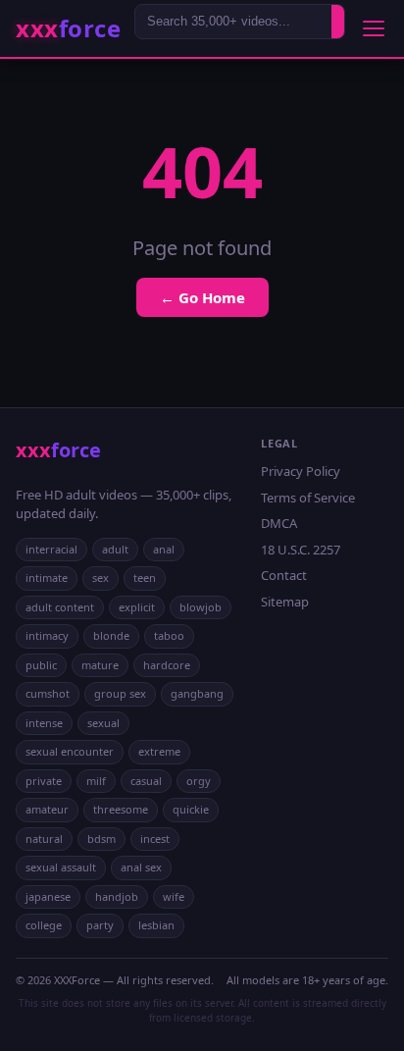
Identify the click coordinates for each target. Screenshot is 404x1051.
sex (100, 577)
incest (155, 838)
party (100, 925)
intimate (46, 577)
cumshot (47, 693)
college (43, 925)
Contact (284, 575)
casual (146, 780)
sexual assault (60, 867)
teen (144, 577)
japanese (48, 896)
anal (164, 549)
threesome (120, 809)
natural (44, 838)
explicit (137, 607)
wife (173, 896)
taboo (169, 635)
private (43, 780)
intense (44, 722)
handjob (116, 896)
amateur (47, 809)
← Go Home (202, 297)
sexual (103, 722)
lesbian (156, 925)
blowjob (200, 607)
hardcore (166, 664)
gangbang (197, 693)
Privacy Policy (300, 471)
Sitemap (285, 601)
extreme (159, 751)
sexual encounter (69, 751)
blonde (111, 635)
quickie (191, 809)
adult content (59, 607)
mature (100, 664)
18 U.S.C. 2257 (300, 549)
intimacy (47, 635)
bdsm (101, 838)
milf (96, 780)
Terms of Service (308, 497)
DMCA (279, 523)
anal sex (141, 867)
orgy (198, 780)
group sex (120, 693)
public (41, 664)
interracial (51, 549)
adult (115, 549)
